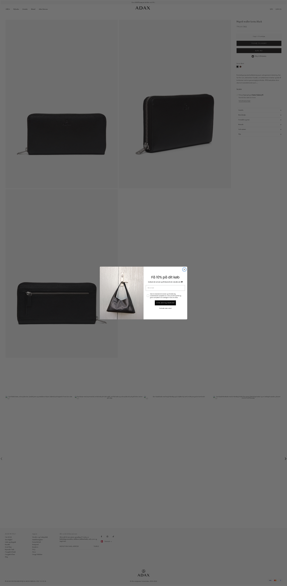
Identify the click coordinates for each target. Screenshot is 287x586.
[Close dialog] (184, 269)
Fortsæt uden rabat (165, 308)
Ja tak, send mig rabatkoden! (165, 303)
